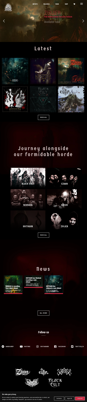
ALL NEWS (43, 313)
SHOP (66, 4)
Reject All (69, 398)
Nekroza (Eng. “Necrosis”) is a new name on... (13, 291)
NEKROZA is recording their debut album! (13, 284)
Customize (59, 398)
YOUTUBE (27, 346)
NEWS (57, 4)
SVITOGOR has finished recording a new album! (33, 280)
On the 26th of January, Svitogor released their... (52, 291)
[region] (43, 397)
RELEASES (46, 4)
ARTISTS (35, 4)
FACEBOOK (62, 346)
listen (21, 78)
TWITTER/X (79, 346)
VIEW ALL (43, 117)
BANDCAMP (10, 346)
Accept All (80, 398)
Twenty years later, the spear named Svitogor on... (32, 284)
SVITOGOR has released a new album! (53, 284)
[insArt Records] (8, 7)
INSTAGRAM (44, 346)
